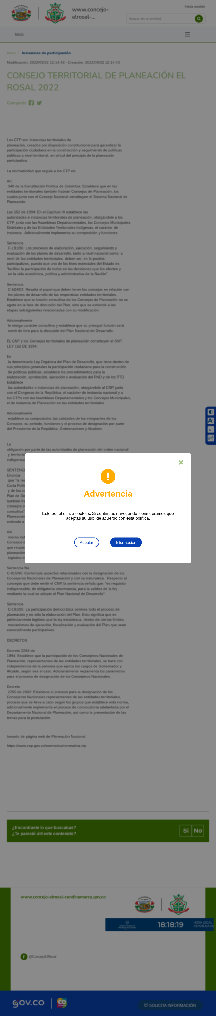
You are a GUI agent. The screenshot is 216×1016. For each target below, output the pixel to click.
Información (126, 542)
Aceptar (86, 542)
